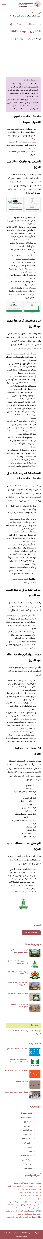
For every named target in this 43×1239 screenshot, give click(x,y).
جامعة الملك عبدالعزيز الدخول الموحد (22, 84)
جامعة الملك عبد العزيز (31, 932)
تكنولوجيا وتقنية (26, 1155)
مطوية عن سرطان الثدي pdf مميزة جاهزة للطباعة (24, 1204)
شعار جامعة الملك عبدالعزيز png (17, 993)
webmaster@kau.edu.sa (25, 891)
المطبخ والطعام (27, 1138)
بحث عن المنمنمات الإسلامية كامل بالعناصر (25, 1201)
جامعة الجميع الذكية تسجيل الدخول (16, 1070)
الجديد (17, 4)
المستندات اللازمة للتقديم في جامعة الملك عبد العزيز (24, 95)
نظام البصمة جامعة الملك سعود (17, 1048)
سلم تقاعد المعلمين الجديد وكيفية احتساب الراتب (24, 1186)
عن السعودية (28, 1164)
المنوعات (29, 1147)
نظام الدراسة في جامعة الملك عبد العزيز (22, 102)
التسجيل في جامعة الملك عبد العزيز (24, 87)
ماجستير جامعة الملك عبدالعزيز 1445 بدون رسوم (17, 962)
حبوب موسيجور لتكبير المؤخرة (30, 1198)
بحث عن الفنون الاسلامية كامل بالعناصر (27, 1183)
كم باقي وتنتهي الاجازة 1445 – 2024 (16, 1092)
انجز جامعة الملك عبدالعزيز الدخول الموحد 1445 (19, 951)
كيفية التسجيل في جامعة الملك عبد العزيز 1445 (18, 983)
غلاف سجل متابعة (22, 1081)
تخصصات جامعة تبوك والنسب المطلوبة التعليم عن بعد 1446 (17, 1060)
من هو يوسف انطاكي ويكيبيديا (31, 1195)
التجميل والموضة (26, 1117)
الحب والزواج (28, 1121)
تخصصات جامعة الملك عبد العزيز (24, 106)
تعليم (30, 1151)
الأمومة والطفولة (26, 1113)
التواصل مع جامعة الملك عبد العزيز (23, 109)
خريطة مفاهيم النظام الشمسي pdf (29, 1189)
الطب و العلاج (27, 1134)
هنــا (31, 139)
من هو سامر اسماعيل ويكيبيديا (30, 1192)
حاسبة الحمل (28, 1168)
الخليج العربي (28, 1126)
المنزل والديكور (27, 1143)
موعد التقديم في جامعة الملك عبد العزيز (22, 99)
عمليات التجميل (27, 1159)
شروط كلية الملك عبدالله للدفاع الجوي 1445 (17, 972)
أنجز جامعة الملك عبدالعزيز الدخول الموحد (19, 1005)
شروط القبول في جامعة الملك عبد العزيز (22, 90)
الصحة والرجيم (27, 1130)
